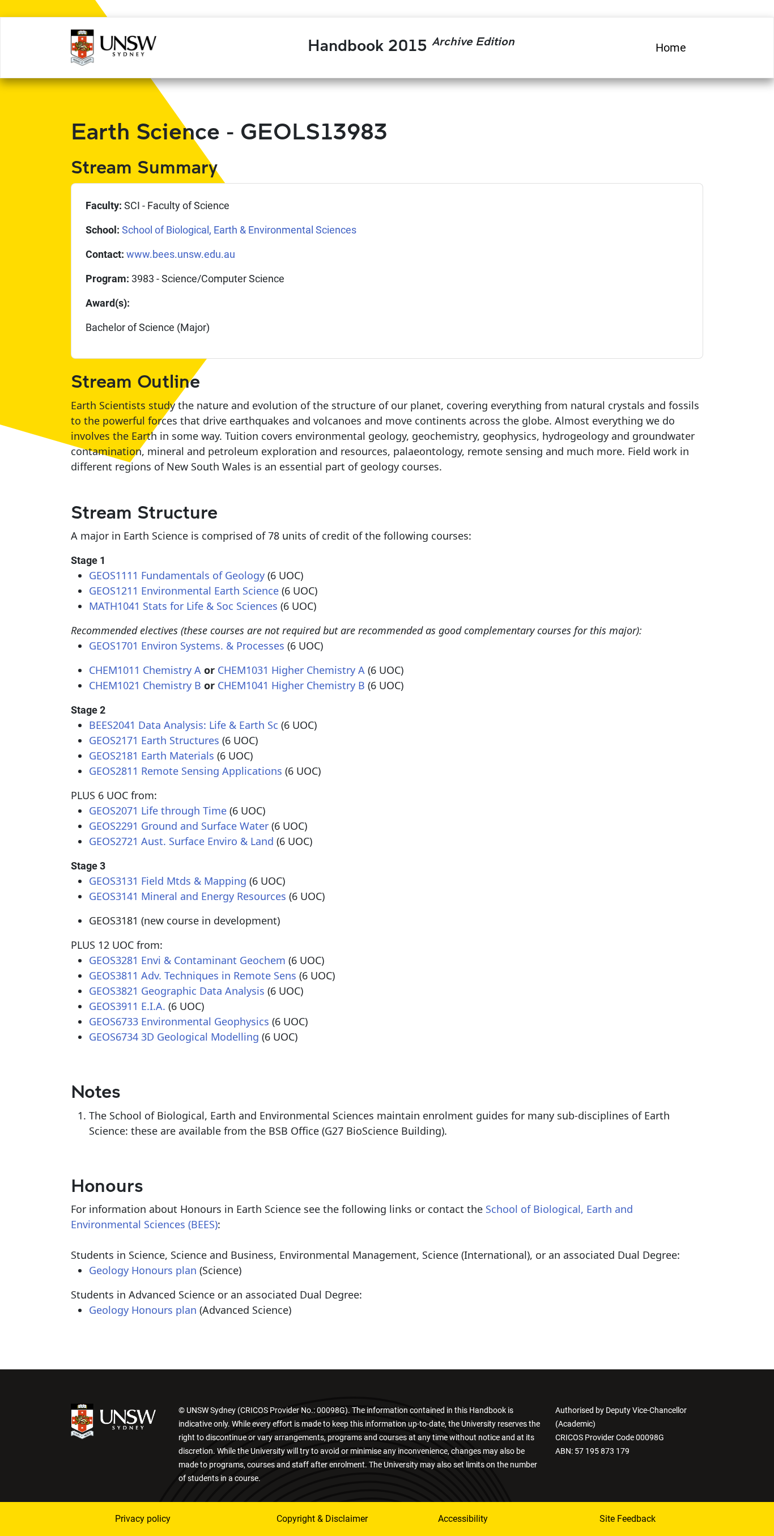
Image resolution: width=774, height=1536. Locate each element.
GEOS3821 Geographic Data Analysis (177, 991)
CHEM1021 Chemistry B (145, 685)
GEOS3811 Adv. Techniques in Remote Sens (192, 975)
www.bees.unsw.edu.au (180, 254)
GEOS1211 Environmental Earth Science (184, 590)
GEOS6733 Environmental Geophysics (179, 1021)
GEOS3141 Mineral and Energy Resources (187, 896)
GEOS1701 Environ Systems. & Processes (186, 645)
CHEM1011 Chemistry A (145, 670)
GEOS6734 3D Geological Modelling (174, 1036)
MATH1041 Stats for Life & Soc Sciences (183, 606)
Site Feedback (627, 1518)
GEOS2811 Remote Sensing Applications (185, 771)
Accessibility (463, 1518)
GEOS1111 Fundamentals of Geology (177, 575)
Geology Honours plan (143, 1270)
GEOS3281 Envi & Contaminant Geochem (187, 960)
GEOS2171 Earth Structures (154, 740)
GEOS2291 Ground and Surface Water (179, 826)
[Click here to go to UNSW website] (113, 1420)
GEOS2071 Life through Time (158, 810)
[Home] (113, 46)
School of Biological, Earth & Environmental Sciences (239, 230)
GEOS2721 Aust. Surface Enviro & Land (181, 841)
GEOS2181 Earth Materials (151, 755)
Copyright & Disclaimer (315, 1518)
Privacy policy (143, 1518)
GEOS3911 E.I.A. (127, 1006)
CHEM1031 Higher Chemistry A (291, 670)
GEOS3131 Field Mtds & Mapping (167, 881)
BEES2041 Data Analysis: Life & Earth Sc (183, 725)
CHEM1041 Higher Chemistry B (291, 685)
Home (671, 47)
